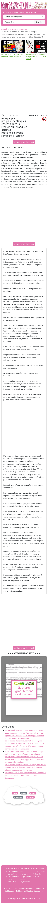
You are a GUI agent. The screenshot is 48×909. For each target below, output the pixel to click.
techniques (30, 797)
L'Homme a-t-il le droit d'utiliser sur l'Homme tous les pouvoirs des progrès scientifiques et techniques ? (25, 775)
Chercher (39, 22)
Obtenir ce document (25, 142)
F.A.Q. (6, 888)
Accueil (4, 29)
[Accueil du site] (24, 4)
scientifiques (18, 797)
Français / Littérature (18, 29)
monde (15, 793)
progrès (32, 793)
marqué (23, 793)
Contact (14, 888)
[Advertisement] (24, 88)
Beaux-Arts (12, 868)
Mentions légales (26, 888)
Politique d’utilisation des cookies (29, 891)
